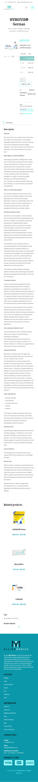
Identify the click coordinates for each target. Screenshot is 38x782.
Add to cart (25, 84)
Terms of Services (9, 729)
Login (5, 681)
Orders (6, 688)
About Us (6, 706)
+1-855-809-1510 (9, 742)
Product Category (17, 28)
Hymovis (30, 109)
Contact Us (7, 710)
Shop (5, 697)
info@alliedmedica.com (10, 747)
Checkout (6, 694)
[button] (15, 42)
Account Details (8, 684)
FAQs (5, 716)
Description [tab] (9, 122)
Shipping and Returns (10, 713)
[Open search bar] (19, 627)
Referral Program (9, 719)
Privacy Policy (8, 726)
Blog (5, 723)
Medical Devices (28, 113)
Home (10, 28)
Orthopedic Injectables (27, 111)
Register (6, 678)
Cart (5, 691)
